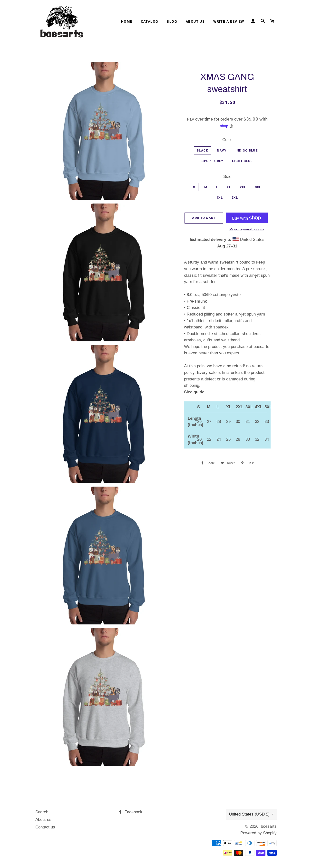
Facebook (132, 812)
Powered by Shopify (258, 833)
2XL (243, 187)
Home (126, 21)
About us (195, 21)
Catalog (149, 21)
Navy (221, 150)
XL (229, 187)
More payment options (246, 229)
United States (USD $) (249, 814)
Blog (172, 21)
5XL (235, 197)
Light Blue (242, 161)
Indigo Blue (246, 150)
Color (227, 139)
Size (227, 176)
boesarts (269, 826)
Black (202, 150)
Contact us (45, 827)
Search (41, 812)
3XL (258, 187)
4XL (219, 197)
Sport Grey (212, 161)
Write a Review (228, 21)
